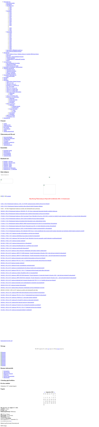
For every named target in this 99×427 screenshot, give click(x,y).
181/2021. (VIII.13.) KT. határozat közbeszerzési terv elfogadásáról (16, 243)
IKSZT (8, 60)
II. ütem (14, 111)
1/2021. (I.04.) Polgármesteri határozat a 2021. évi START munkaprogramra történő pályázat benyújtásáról (25, 203)
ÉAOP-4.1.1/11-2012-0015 (12, 97)
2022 (10, 24)
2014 (10, 13)
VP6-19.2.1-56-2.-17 (11, 84)
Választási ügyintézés (11, 71)
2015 (10, 14)
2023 (10, 25)
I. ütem (13, 110)
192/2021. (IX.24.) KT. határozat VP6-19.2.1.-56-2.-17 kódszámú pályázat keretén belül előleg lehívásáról (25, 270)
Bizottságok (9, 4)
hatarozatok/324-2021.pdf (6, 340)
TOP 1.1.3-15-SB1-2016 (12, 95)
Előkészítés (11, 93)
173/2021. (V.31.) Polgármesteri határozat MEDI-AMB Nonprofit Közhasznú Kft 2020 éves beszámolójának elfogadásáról (29, 223)
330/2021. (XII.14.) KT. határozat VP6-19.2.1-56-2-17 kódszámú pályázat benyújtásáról (21, 307)
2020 (10, 21)
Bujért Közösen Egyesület (12, 65)
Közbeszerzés (15, 107)
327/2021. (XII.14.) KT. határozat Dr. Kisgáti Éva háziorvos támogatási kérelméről (19, 300)
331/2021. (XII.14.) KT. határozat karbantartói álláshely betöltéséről (16, 309)
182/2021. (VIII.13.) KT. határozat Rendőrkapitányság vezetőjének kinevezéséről (19, 245)
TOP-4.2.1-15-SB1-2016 (12, 89)
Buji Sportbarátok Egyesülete (13, 63)
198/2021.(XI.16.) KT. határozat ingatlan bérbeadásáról (13, 285)
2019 (10, 20)
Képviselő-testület (10, 3)
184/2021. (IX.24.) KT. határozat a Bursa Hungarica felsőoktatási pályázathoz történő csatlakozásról (23, 250)
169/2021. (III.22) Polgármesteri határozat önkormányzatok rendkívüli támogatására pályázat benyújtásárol (25, 213)
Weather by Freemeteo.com (5, 174)
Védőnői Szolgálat (10, 58)
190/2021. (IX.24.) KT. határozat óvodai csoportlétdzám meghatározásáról (18, 265)
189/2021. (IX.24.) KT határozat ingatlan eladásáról (12, 263)
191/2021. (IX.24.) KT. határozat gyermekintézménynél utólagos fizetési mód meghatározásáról (22, 268)
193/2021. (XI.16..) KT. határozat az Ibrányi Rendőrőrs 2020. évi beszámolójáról (19, 272)
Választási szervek (10, 69)
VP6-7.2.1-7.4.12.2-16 (11, 88)
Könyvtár (8, 55)
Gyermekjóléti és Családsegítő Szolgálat (15, 59)
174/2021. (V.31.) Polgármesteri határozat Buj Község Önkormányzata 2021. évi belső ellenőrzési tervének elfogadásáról (28, 226)
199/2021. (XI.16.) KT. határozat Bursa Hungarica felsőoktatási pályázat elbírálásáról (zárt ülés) (22, 287)
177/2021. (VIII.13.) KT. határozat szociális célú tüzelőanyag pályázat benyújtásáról (20, 233)
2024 (10, 7)
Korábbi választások (11, 73)
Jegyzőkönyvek (10, 5)
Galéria (11, 94)
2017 (10, 17)
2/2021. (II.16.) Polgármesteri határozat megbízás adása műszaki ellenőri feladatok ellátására (22, 206)
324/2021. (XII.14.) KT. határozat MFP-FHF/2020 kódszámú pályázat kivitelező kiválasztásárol (22, 292)
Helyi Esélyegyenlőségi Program (13, 51)
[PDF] (2, 196)
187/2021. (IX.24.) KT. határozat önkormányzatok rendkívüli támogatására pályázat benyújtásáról (23, 258)
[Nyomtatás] (8, 196)
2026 (10, 9)
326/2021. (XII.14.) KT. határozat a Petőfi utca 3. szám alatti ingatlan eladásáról (19, 297)
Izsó (48, 348)
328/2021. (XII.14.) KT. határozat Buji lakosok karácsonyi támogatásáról (17, 302)
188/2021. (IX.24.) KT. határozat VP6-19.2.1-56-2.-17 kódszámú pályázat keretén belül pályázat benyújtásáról (26, 260)
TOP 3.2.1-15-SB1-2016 (12, 90)
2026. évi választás (10, 72)
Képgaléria (11, 102)
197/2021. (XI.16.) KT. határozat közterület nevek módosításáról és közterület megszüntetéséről (22, 282)
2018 (10, 18)
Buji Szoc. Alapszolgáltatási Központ (14, 56)
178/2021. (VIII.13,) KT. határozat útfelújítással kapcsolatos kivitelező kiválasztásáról (20, 235)
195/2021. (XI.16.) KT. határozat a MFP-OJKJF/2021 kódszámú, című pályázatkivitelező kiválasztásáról (38, 277)
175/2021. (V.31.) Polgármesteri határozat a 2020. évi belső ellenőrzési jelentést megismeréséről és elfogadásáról (26, 228)
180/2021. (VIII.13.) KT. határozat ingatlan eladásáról (13, 240)
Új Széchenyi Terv (10, 116)
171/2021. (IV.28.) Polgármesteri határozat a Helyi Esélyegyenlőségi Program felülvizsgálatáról (22, 218)
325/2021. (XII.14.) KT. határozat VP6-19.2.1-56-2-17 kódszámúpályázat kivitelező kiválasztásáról (23, 295)
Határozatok (9, 31)
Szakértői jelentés (16, 106)
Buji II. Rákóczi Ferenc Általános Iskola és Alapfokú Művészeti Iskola (22, 54)
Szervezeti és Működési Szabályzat (14, 50)
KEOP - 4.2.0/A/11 (10, 103)
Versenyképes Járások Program (13, 81)
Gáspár (58, 348)
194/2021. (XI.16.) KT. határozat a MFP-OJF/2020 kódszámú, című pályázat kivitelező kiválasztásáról (38, 275)
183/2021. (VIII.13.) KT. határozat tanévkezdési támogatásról (15, 248)
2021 (10, 22)
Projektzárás (12, 101)
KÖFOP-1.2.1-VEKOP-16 (12, 85)
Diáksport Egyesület (11, 64)
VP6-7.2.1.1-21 (10, 82)
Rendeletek (9, 11)
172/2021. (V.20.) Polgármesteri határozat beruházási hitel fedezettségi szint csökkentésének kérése (23, 221)
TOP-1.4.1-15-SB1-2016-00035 (13, 92)
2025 (10, 8)
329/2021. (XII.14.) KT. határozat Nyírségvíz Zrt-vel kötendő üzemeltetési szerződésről (21, 305)
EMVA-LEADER (10, 115)
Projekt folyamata (13, 99)
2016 (10, 16)
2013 (10, 12)
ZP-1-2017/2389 (10, 86)
